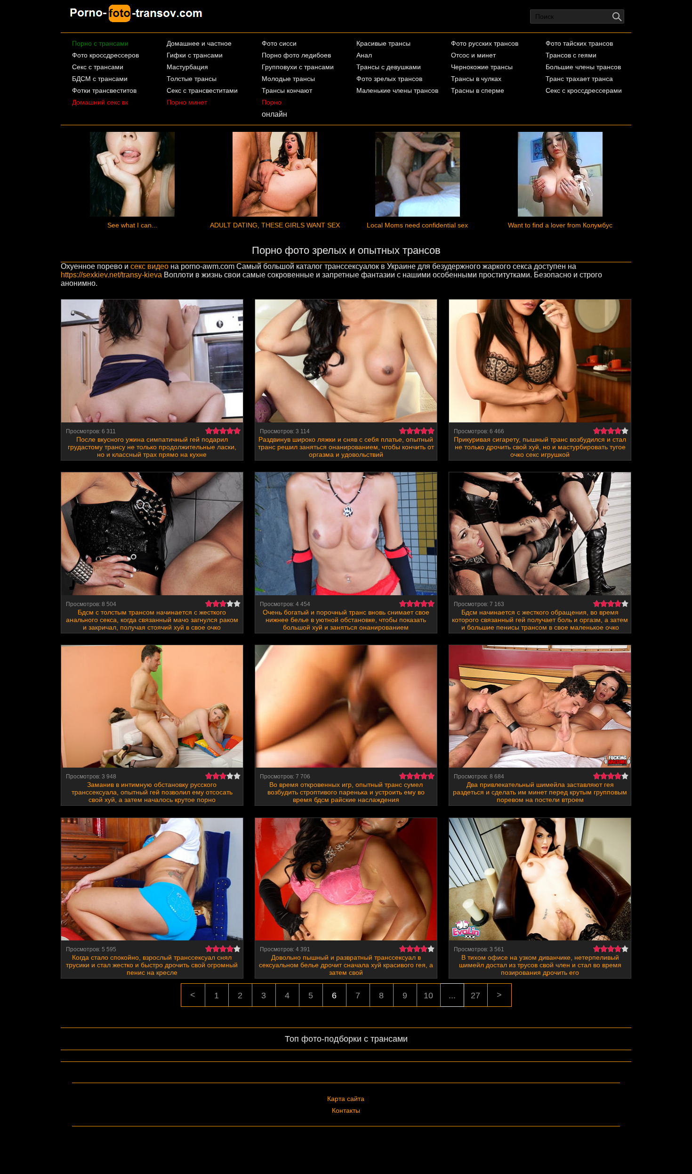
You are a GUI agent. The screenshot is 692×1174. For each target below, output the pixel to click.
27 (475, 995)
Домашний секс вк (100, 102)
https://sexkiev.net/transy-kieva (111, 275)
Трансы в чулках (476, 78)
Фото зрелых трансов (389, 78)
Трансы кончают (287, 90)
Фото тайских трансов (579, 43)
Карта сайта (345, 1098)
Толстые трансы (192, 78)
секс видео (149, 266)
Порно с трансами (100, 43)
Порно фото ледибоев (296, 55)
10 (428, 995)
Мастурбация (187, 67)
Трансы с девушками (388, 67)
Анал (364, 55)
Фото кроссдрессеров (105, 55)
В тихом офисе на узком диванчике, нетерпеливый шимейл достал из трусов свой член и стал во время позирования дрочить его (540, 965)
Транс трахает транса (579, 78)
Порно (272, 102)
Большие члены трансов (583, 67)
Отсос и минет (473, 55)
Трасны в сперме (477, 90)
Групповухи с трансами (298, 67)
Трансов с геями (571, 55)
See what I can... (132, 225)
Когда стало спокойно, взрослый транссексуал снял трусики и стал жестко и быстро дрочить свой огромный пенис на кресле (152, 965)
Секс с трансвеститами (202, 90)
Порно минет (187, 102)
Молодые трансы (288, 78)
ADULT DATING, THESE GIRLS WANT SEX (275, 225)
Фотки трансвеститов (104, 90)
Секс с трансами (97, 67)
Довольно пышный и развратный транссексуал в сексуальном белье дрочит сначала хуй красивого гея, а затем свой (346, 965)
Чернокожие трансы (482, 67)
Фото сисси (279, 43)
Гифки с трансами (195, 55)
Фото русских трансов (484, 43)
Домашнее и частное (199, 43)
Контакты (346, 1110)
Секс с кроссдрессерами (584, 90)
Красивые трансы (383, 43)
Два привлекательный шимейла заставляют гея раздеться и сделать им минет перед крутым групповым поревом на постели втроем (540, 792)
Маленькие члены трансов (397, 90)
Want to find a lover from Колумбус (560, 225)
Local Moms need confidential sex (417, 225)
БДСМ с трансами (100, 78)
